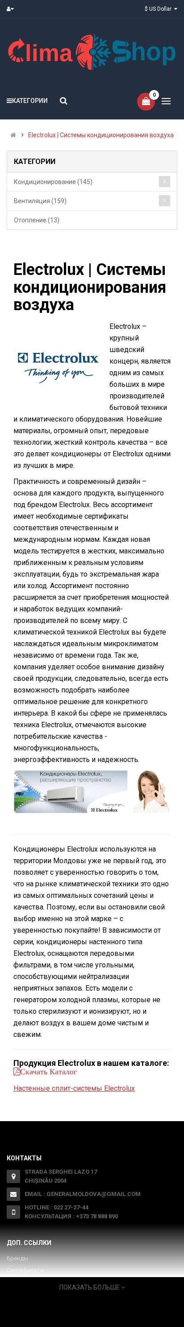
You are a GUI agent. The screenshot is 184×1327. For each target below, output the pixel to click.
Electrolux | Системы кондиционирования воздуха (101, 135)
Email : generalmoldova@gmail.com (83, 1194)
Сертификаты (25, 1270)
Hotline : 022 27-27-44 (56, 1207)
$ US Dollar (159, 9)
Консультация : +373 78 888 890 (71, 1216)
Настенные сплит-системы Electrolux (74, 1088)
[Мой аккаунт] (12, 9)
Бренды (17, 1258)
